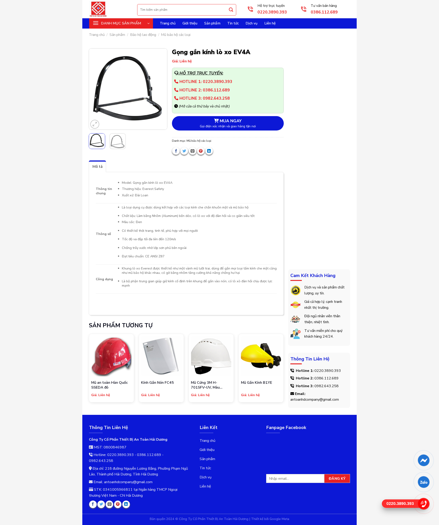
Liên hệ (270, 23)
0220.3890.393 (327, 370)
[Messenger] (423, 460)
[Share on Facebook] (176, 151)
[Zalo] (423, 482)
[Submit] (231, 9)
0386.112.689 (326, 378)
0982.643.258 (326, 386)
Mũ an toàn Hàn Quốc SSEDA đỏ (109, 385)
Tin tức (233, 23)
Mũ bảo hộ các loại (175, 34)
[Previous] (96, 89)
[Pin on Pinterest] (201, 151)
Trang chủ (168, 23)
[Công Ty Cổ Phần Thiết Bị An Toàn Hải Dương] (109, 9)
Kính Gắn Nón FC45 (157, 382)
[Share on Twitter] (184, 151)
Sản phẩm (212, 23)
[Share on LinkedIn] (209, 151)
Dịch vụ (251, 23)
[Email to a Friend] (192, 151)
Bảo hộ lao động (143, 34)
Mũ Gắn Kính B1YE (256, 382)
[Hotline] (423, 503)
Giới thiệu (189, 23)
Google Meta (279, 519)
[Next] (160, 89)
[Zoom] (94, 124)
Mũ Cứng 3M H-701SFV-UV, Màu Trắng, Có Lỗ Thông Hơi (211, 385)
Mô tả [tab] (97, 166)
